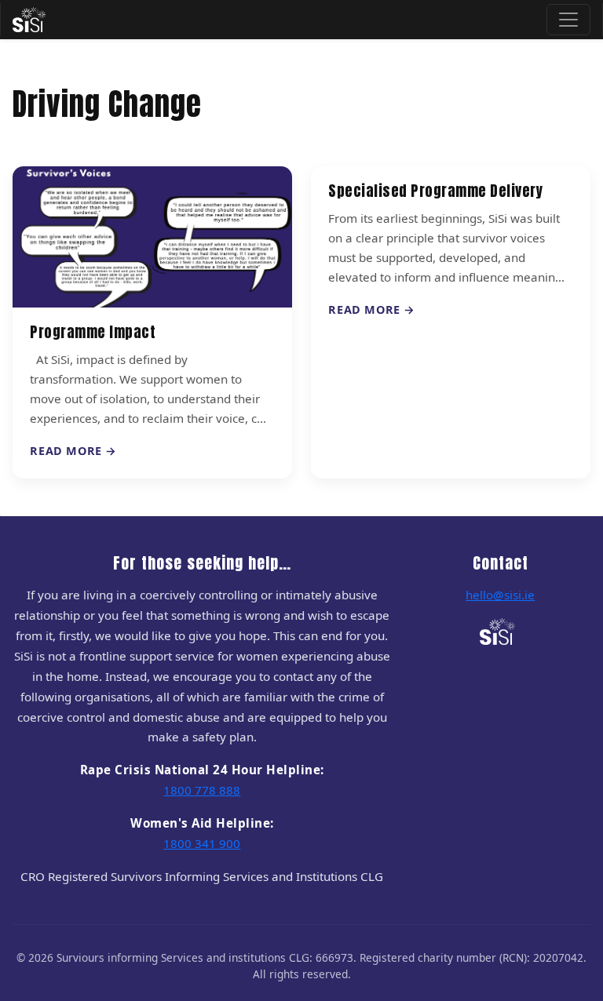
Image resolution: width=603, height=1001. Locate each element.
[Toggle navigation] (568, 19)
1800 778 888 (201, 790)
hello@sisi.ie (500, 594)
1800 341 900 (201, 843)
